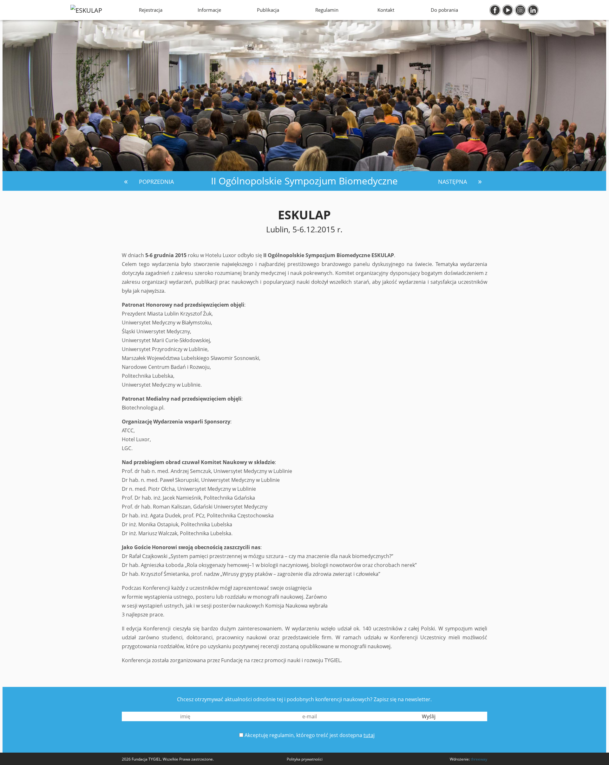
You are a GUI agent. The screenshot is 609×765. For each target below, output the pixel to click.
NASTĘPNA (453, 181)
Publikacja (268, 10)
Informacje (209, 10)
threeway (479, 759)
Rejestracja (150, 10)
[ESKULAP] (86, 10)
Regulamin (326, 10)
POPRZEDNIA (155, 181)
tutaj (369, 735)
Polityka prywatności (305, 759)
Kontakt (385, 10)
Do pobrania (444, 10)
